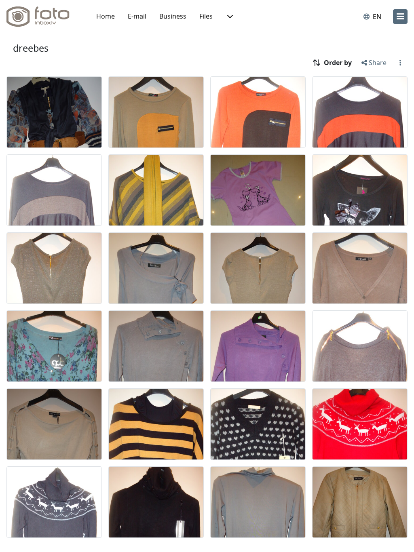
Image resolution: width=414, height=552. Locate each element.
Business (172, 16)
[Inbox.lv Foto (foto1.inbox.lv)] (42, 16)
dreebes (31, 48)
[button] (229, 16)
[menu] (400, 16)
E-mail (137, 16)
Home (105, 16)
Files (206, 16)
